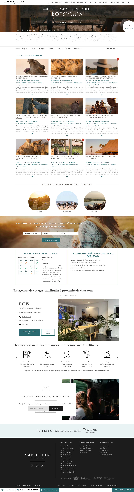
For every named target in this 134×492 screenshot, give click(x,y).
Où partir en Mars (66, 452)
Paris (59, 296)
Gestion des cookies (97, 485)
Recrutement (104, 452)
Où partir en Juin (65, 459)
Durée (51, 49)
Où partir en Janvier (66, 448)
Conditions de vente (106, 454)
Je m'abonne (56, 408)
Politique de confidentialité (77, 485)
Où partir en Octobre (67, 468)
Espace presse (104, 450)
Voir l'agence (26, 324)
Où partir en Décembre (67, 472)
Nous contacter (104, 446)
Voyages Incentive (86, 450)
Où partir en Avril (66, 454)
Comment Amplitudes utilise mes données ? (45, 412)
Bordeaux (73, 296)
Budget (42, 49)
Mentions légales (112, 485)
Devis (123, 2)
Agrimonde (83, 452)
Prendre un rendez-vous (29, 332)
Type (59, 49)
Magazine (103, 2)
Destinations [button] (57, 2)
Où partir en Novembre (68, 470)
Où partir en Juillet (66, 461)
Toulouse (65, 296)
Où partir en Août (66, 463)
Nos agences (114, 2)
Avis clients (103, 448)
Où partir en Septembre (68, 465)
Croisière (93, 2)
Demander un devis (123, 490)
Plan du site (61, 485)
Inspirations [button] (69, 2)
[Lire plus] (67, 41)
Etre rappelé (48, 332)
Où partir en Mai (65, 457)
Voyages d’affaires (86, 446)
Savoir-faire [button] (82, 2)
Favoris (77, 49)
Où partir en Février (66, 450)
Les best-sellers (65, 446)
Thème (67, 49)
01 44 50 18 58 (26, 317)
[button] (27, 490)
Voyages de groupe (86, 448)
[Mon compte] (128, 2)
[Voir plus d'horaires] (42, 321)
